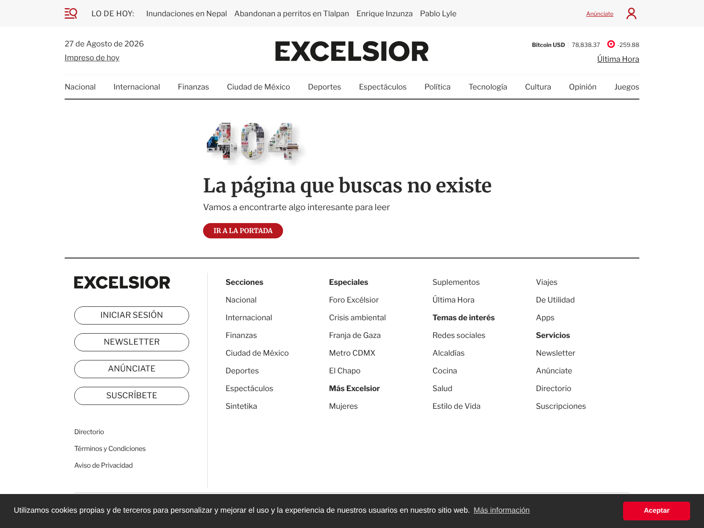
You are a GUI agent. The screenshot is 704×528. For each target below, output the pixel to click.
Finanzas (193, 86)
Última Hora (618, 59)
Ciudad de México (258, 86)
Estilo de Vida (456, 406)
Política (437, 86)
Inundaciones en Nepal (186, 13)
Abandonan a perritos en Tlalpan (291, 13)
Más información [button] (502, 510)
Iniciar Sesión (132, 315)
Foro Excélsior (354, 299)
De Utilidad (555, 299)
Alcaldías (448, 353)
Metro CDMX (352, 353)
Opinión (583, 86)
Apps (545, 317)
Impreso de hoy (92, 57)
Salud (442, 388)
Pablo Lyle (439, 13)
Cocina (444, 370)
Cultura (538, 86)
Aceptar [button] (657, 511)
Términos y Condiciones (110, 449)
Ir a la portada (243, 230)
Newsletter (131, 342)
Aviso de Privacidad (103, 465)
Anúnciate (599, 13)
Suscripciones (561, 406)
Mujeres (343, 406)
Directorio (89, 432)
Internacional (137, 86)
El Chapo (345, 370)
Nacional (80, 86)
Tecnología (487, 86)
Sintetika (241, 406)
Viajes (546, 282)
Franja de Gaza (355, 335)
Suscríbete (132, 396)
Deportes (324, 86)
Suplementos (456, 282)
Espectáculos (383, 86)
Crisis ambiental (357, 317)
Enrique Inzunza (384, 13)
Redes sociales (459, 335)
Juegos (626, 86)
